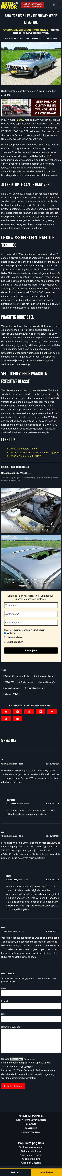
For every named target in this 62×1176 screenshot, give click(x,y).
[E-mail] (17, 718)
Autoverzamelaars (43, 676)
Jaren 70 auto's (46, 682)
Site (3, 1014)
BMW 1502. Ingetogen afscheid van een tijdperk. (33, 452)
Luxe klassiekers (34, 688)
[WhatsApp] (6, 718)
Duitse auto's (26, 682)
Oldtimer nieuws (31, 1158)
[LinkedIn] (40, 711)
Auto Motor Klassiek (13, 30)
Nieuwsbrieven (14, 637)
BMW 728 (8, 682)
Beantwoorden (52, 764)
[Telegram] (52, 711)
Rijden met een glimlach (37, 30)
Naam (4, 988)
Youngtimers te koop (30, 1154)
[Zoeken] (54, 5)
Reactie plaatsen (13, 1086)
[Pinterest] (29, 711)
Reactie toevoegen (11, 1027)
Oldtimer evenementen (31, 1147)
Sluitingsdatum (14, 641)
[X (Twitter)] (17, 711)
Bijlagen (5, 1059)
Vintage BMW (10, 694)
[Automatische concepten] (31, 107)
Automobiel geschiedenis (16, 676)
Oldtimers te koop (31, 1151)
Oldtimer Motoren (31, 1162)
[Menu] (59, 5)
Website (11, 633)
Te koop (15, 1172)
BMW (21, 119)
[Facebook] (6, 711)
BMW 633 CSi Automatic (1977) (24, 456)
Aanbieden (46, 1172)
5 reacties (52, 38)
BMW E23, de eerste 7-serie (22, 448)
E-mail (4, 1001)
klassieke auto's (11, 688)
